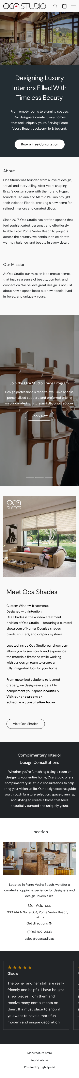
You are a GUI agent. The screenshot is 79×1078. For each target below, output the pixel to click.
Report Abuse (39, 1060)
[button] (25, 6)
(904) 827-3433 (39, 932)
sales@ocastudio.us (39, 938)
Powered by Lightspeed (39, 1067)
